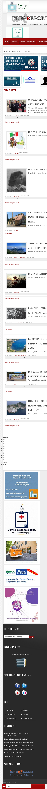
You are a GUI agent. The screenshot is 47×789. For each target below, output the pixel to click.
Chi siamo (10, 710)
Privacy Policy (11, 718)
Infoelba (13, 782)
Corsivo (16, 231)
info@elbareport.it (12, 749)
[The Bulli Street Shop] (21, 551)
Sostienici (26, 714)
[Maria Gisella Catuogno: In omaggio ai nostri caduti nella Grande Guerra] (16, 313)
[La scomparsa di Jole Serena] (16, 180)
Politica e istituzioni (20, 258)
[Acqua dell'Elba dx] (17, 32)
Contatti (25, 710)
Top (4, 780)
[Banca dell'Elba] (21, 575)
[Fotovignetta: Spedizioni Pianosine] (16, 140)
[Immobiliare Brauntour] (21, 485)
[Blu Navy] (21, 63)
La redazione (11, 714)
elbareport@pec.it (28, 749)
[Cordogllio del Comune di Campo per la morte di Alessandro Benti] (16, 105)
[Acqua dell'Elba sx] (17, 6)
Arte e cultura (18, 323)
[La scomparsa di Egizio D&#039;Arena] (16, 281)
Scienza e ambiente (20, 355)
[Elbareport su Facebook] (18, 686)
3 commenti (8, 234)
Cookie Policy (27, 718)
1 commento (9, 329)
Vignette (16, 153)
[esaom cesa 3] (12, 81)
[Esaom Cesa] (30, 80)
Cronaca (16, 115)
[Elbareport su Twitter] (24, 686)
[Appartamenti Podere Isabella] (21, 605)
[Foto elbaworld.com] (16, 345)
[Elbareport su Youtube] (18, 692)
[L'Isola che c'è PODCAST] (21, 519)
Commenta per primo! (12, 122)
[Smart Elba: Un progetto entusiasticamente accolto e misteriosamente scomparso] (16, 248)
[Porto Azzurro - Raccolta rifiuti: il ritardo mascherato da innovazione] (16, 376)
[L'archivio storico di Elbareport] (21, 662)
